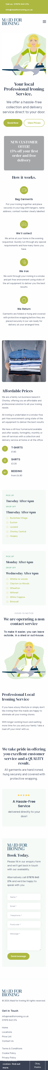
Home (5, 1027)
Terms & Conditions (12, 1048)
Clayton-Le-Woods (19, 583)
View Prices (34, 122)
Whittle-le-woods (19, 579)
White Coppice (17, 597)
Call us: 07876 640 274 (17, 4)
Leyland (14, 526)
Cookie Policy (9, 1053)
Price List (6, 1036)
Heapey (14, 536)
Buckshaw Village (18, 517)
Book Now (12, 122)
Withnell (14, 592)
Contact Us (8, 1041)
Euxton (13, 522)
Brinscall (14, 601)
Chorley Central (18, 531)
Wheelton (15, 588)
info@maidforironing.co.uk (19, 9)
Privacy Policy (9, 1057)
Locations (7, 1032)
